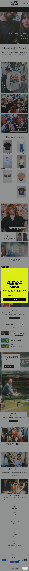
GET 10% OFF (14, 299)
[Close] (26, 269)
